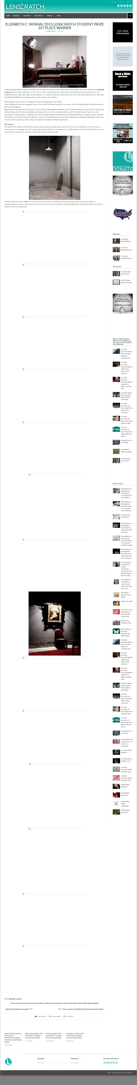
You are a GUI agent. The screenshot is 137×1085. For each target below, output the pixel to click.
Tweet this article (41, 1016)
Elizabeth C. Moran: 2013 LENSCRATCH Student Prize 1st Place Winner (75, 1035)
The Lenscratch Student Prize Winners (122, 343)
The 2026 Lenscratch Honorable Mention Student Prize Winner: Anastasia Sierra (126, 383)
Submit (49, 16)
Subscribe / (114, 2)
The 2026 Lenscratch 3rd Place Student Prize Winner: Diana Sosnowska (126, 408)
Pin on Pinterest (70, 1016)
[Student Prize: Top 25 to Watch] (117, 442)
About (128, 2)
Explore (16, 16)
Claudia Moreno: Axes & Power (126, 460)
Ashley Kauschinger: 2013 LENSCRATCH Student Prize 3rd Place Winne (34, 1035)
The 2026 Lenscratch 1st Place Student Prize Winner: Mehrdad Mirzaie (126, 432)
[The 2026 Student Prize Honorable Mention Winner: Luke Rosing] (117, 396)
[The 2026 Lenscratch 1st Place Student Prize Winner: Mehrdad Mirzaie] (117, 431)
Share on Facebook (56, 1016)
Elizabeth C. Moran (15, 999)
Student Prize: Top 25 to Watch (126, 441)
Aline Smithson (51, 31)
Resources (38, 16)
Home (8, 16)
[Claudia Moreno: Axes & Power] (117, 461)
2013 (121, 339)
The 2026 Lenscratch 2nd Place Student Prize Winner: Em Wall (126, 420)
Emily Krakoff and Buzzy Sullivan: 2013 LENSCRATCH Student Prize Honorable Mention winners (13, 1037)
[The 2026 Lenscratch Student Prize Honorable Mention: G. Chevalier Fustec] (117, 353)
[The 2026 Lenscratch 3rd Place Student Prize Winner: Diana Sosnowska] (117, 407)
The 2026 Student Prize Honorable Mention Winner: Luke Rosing (126, 396)
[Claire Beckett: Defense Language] (117, 452)
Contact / (122, 2)
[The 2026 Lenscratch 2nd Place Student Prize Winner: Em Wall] (117, 419)
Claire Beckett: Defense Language (126, 450)
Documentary (125, 340)
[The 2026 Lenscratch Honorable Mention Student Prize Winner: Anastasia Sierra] (117, 383)
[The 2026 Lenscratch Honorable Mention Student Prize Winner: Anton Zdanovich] (117, 368)
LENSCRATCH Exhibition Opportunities (17, 1009)
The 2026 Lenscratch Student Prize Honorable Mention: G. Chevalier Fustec (126, 353)
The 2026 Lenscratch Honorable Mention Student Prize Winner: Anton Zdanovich (126, 367)
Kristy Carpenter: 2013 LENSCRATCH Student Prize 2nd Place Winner (83, 1009)
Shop (58, 16)
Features (26, 16)
